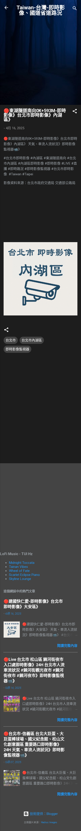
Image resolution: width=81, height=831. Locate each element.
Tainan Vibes (18, 567)
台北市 (11, 340)
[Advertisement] (40, 61)
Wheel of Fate (19, 571)
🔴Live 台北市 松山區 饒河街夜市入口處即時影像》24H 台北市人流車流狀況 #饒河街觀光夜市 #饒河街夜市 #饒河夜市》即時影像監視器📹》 (34, 670)
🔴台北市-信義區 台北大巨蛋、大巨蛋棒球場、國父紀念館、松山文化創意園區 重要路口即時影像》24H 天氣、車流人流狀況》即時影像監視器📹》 (34, 744)
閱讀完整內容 (67, 646)
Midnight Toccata (21, 563)
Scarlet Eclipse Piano (24, 575)
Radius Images (49, 822)
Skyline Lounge (20, 579)
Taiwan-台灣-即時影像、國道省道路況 (40, 10)
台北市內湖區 (32, 340)
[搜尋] (74, 9)
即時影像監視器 (17, 349)
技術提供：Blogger (43, 814)
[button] (74, 111)
